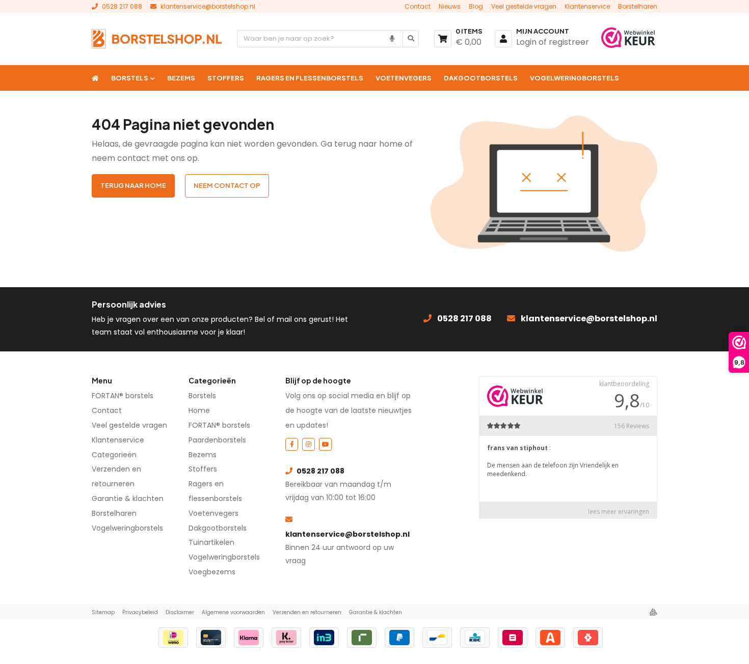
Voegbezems (212, 572)
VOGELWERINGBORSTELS (574, 78)
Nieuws (450, 6)
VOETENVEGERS (404, 78)
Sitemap (103, 612)
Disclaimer (180, 612)
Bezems (203, 455)
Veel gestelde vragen (523, 6)
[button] (392, 38)
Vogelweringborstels (127, 528)
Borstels (202, 396)
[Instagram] (308, 444)
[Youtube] (325, 444)
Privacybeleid (140, 612)
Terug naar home (133, 185)
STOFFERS (225, 78)
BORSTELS (129, 78)
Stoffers (203, 469)
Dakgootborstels (218, 528)
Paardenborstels (217, 440)
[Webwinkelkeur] (629, 38)
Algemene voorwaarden (233, 612)
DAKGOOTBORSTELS (481, 78)
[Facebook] (291, 444)
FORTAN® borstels (122, 396)
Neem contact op (227, 185)
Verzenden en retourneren (307, 612)
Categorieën (114, 455)
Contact (418, 6)
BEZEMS (181, 78)
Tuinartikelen (211, 542)
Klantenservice (587, 6)
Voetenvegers (213, 513)
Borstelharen (637, 6)
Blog (476, 6)
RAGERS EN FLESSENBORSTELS (309, 78)
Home (199, 410)
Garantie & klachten (128, 498)
